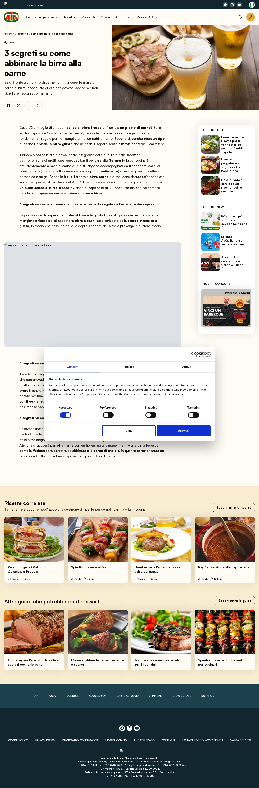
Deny (129, 430)
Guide (8, 33)
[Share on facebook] (225, 4)
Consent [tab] (72, 366)
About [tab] (186, 366)
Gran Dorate (182, 695)
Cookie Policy (18, 740)
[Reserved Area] (250, 17)
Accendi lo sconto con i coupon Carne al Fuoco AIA (234, 263)
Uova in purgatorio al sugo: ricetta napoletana (230, 165)
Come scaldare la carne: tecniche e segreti (97, 662)
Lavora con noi (116, 740)
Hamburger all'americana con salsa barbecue (158, 569)
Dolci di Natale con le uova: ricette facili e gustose (232, 185)
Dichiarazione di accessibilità (202, 740)
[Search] (240, 17)
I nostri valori (35, 5)
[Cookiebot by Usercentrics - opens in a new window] (194, 354)
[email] (28, 105)
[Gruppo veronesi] (130, 752)
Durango (207, 695)
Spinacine (155, 695)
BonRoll (73, 695)
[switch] (108, 415)
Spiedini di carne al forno (91, 567)
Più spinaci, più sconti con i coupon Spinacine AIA (234, 222)
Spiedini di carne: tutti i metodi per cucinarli (222, 662)
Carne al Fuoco (127, 695)
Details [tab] (129, 366)
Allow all (183, 430)
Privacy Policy (45, 740)
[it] (252, 5)
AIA (36, 695)
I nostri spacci (144, 740)
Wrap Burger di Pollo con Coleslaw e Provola (27, 569)
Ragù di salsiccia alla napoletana (223, 567)
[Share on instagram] (232, 4)
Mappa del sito (240, 740)
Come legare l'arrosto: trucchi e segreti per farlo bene (33, 662)
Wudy (52, 695)
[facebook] (8, 105)
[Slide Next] (248, 550)
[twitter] (18, 105)
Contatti (168, 740)
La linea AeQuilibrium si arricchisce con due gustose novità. (232, 244)
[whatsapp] (39, 105)
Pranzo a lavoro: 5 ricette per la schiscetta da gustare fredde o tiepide (234, 144)
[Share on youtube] (239, 4)
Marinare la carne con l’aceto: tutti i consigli (158, 662)
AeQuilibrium (97, 695)
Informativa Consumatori (80, 740)
